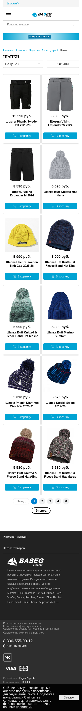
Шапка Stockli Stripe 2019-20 (60, 404)
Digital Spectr (27, 678)
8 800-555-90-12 (18, 641)
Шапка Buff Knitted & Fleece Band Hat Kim (60, 263)
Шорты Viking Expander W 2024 (60, 123)
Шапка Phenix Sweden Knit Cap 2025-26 (22, 263)
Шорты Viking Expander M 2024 (22, 193)
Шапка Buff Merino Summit (60, 334)
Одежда (34, 50)
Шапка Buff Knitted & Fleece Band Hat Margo (60, 474)
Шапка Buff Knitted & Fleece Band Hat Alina (22, 474)
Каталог (21, 50)
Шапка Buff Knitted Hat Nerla (60, 193)
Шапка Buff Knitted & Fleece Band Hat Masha (22, 334)
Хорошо (69, 697)
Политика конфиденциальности (22, 626)
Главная (8, 50)
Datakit (26, 682)
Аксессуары (49, 50)
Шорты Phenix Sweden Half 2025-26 (22, 123)
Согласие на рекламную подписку (23, 632)
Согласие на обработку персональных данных (31, 628)
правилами (24, 707)
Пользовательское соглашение (22, 623)
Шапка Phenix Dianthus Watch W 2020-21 (22, 404)
